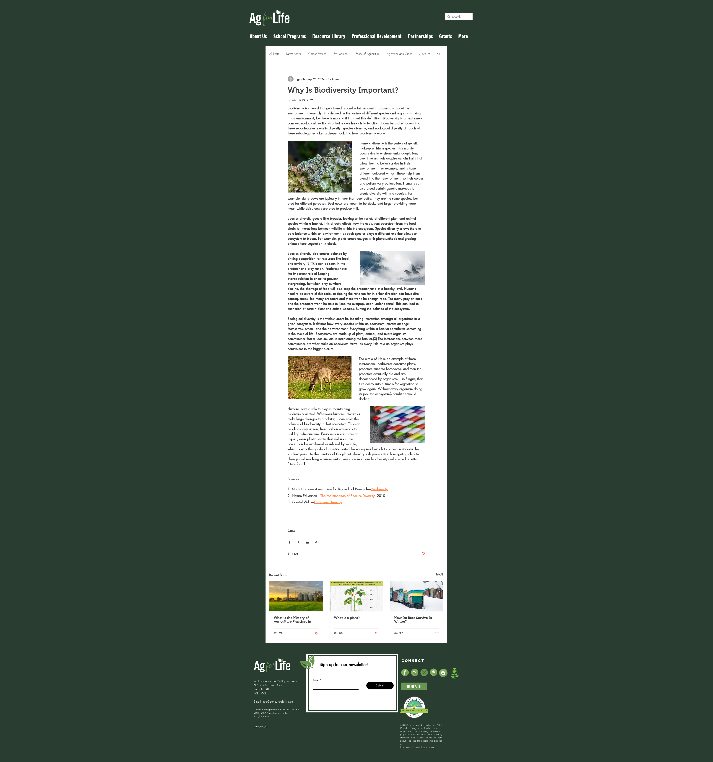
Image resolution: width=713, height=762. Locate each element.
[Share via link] (316, 542)
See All (439, 574)
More (422, 54)
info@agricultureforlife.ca (278, 701)
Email (316, 680)
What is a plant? (347, 618)
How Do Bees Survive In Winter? (413, 619)
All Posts (274, 54)
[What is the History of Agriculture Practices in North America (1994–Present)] (296, 596)
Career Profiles (317, 54)
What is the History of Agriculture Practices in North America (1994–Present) (292, 619)
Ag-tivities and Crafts (399, 54)
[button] (438, 53)
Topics (291, 530)
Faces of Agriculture (368, 54)
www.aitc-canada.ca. (424, 747)
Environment (340, 54)
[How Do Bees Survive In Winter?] (416, 596)
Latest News (293, 54)
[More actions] (423, 79)
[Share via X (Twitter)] (298, 542)
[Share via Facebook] (289, 542)
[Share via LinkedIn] (307, 542)
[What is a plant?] (356, 596)
